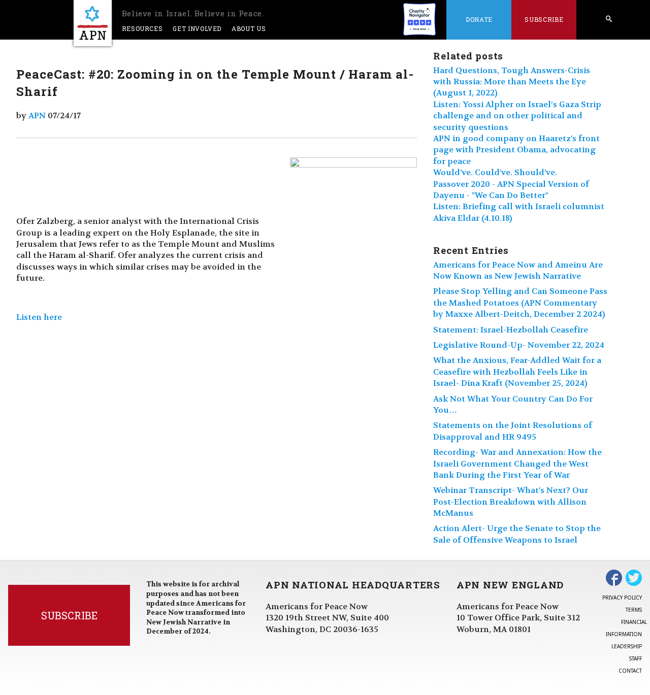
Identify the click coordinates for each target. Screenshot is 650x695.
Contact (630, 670)
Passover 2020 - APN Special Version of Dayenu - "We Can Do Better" (511, 190)
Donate (479, 19)
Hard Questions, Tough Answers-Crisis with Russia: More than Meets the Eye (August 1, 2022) (511, 81)
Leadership (626, 646)
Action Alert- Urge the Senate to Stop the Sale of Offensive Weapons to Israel (517, 534)
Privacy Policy (622, 597)
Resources (142, 28)
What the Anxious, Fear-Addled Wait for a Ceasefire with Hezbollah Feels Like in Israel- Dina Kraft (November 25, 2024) (517, 371)
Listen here (39, 317)
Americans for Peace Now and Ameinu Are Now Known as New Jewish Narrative (518, 270)
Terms (634, 609)
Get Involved (197, 28)
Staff (635, 658)
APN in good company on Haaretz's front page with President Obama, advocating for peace (516, 150)
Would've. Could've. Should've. (495, 172)
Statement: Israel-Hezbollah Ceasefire (510, 329)
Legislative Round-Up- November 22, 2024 (518, 345)
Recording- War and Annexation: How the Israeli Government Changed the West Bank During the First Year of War (517, 463)
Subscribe (544, 19)
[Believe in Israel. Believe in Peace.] (93, 23)
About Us (249, 28)
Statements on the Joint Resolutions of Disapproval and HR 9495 (512, 431)
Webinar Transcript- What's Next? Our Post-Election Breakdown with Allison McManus (510, 501)
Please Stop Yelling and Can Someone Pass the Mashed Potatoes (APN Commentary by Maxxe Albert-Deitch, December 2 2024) (520, 302)
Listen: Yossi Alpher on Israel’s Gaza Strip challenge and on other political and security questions (517, 116)
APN (37, 115)
